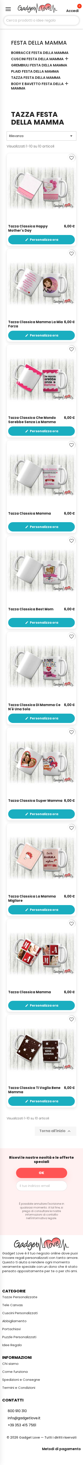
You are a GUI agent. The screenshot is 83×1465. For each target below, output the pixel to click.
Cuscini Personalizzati (20, 1313)
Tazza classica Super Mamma (35, 801)
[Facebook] (33, 1279)
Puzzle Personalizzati (19, 1337)
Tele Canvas (12, 1305)
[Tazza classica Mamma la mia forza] (41, 283)
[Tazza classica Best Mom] (41, 571)
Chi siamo (10, 1363)
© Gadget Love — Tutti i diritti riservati (41, 1437)
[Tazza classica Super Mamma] (41, 762)
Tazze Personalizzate (19, 1297)
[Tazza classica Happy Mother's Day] (41, 188)
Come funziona (15, 1371)
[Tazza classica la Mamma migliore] (41, 858)
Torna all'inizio (55, 1131)
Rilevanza (41, 136)
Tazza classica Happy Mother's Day (28, 228)
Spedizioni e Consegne (21, 1379)
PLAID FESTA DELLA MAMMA (35, 71)
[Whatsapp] (50, 1279)
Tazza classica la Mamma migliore (32, 898)
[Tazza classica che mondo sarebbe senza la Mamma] (41, 379)
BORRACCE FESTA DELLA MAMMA (39, 53)
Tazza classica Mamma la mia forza (35, 324)
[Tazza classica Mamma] (41, 475)
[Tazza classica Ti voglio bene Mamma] (41, 1049)
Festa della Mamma (39, 42)
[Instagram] (41, 1279)
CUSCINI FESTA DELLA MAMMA (37, 59)
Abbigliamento (14, 1321)
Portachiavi (11, 1329)
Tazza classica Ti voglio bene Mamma (34, 1090)
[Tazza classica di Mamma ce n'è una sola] (41, 666)
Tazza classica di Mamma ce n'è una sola (34, 707)
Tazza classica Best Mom (30, 609)
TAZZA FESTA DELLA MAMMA (35, 78)
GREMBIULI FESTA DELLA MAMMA (39, 65)
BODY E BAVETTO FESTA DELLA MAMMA (37, 86)
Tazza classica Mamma (29, 514)
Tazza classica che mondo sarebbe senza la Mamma (32, 420)
